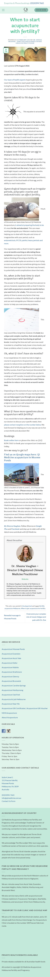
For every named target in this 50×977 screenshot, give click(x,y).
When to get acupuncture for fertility (33, 608)
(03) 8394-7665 (8, 795)
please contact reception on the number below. (22, 425)
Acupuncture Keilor (9, 663)
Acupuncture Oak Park (11, 695)
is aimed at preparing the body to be (29, 225)
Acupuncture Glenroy (10, 676)
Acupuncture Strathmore (12, 672)
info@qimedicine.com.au (11, 798)
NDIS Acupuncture (9, 713)
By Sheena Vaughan (12, 526)
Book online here (11, 440)
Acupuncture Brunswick (11, 681)
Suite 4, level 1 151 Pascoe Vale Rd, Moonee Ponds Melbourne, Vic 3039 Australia (10, 783)
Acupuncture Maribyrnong (12, 690)
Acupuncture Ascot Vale (11, 658)
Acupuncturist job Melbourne (13, 699)
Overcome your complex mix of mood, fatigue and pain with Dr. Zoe (36, 617)
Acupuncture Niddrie (10, 667)
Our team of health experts (15, 80)
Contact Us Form (8, 801)
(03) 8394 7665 (37, 3)
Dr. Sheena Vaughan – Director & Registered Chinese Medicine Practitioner (25, 41)
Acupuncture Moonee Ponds (13, 649)
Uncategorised (27, 606)
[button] (3, 10)
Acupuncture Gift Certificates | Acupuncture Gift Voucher (25, 708)
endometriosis (10, 240)
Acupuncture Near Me (11, 704)
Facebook (15, 529)
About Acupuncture (10, 717)
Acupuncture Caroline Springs (14, 685)
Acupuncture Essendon (11, 654)
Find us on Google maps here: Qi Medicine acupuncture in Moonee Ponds (22, 457)
